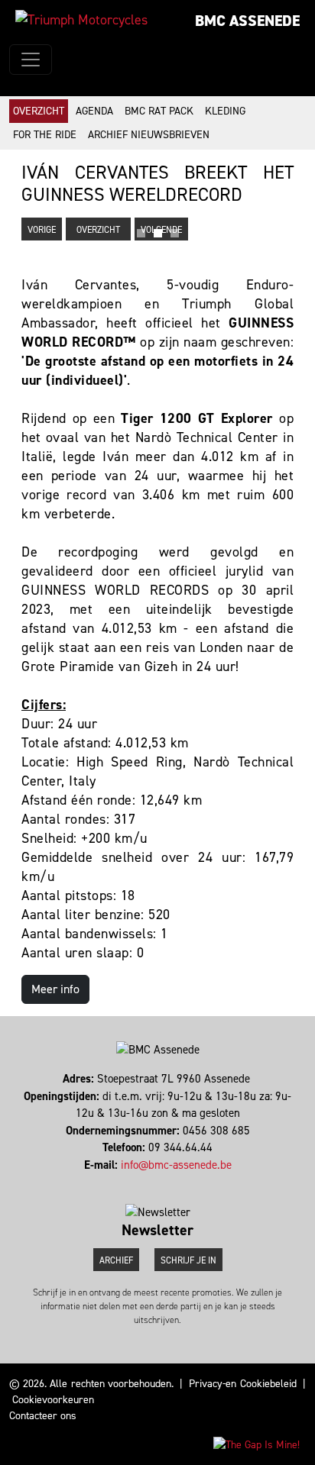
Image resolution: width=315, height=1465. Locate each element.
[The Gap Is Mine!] (256, 1444)
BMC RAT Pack (159, 111)
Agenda (94, 111)
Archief (116, 1260)
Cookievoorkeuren (53, 1399)
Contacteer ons (42, 1416)
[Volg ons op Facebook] (147, 1181)
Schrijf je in (188, 1260)
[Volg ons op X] (161, 1181)
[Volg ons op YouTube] (168, 1181)
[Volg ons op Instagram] (154, 1181)
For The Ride (44, 134)
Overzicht (38, 111)
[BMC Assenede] (81, 20)
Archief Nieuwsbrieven (148, 134)
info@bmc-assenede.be (176, 1165)
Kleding (225, 111)
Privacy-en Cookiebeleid (242, 1383)
